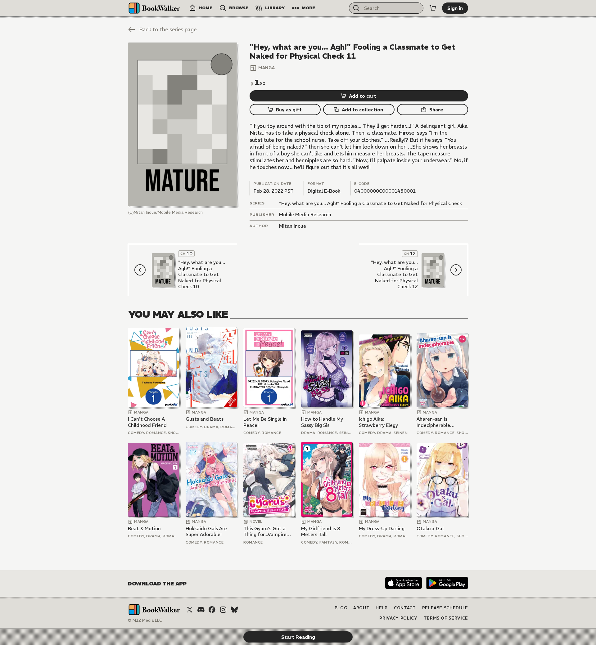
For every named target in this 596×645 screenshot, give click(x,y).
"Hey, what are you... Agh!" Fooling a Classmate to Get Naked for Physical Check (370, 203)
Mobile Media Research (305, 214)
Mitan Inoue (292, 226)
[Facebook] (212, 609)
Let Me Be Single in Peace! (265, 422)
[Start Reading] (182, 124)
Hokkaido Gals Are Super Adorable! (206, 532)
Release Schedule (445, 608)
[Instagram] (223, 609)
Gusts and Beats (205, 419)
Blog (341, 608)
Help (382, 608)
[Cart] (433, 8)
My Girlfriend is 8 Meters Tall (320, 532)
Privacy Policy (398, 618)
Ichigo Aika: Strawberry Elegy (378, 422)
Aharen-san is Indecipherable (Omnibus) (433, 422)
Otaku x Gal (430, 528)
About (361, 608)
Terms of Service (446, 618)
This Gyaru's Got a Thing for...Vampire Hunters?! (265, 532)
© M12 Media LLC (145, 620)
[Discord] (201, 609)
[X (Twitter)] (189, 609)
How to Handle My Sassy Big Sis (322, 422)
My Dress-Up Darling (381, 528)
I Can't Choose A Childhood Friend (147, 422)
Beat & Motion (144, 528)
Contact (405, 608)
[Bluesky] (234, 609)
